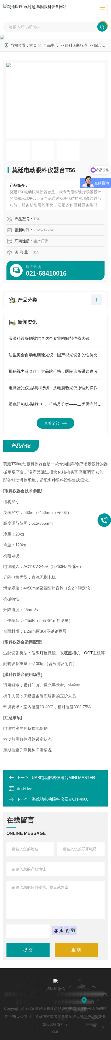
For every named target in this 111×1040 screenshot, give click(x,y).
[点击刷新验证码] (64, 930)
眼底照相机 (70, 653)
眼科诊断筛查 (76, 45)
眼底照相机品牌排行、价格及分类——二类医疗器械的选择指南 (55, 404)
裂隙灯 (38, 653)
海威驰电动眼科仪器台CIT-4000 (60, 799)
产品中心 (50, 45)
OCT (88, 653)
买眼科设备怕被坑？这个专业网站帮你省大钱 (49, 338)
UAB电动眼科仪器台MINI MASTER (63, 777)
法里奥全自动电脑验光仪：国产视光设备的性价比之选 (55, 355)
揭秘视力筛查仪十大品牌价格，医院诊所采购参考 (53, 371)
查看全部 (51, 423)
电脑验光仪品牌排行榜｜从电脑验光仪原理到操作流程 (55, 387)
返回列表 (24, 788)
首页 (33, 45)
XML (55, 1032)
